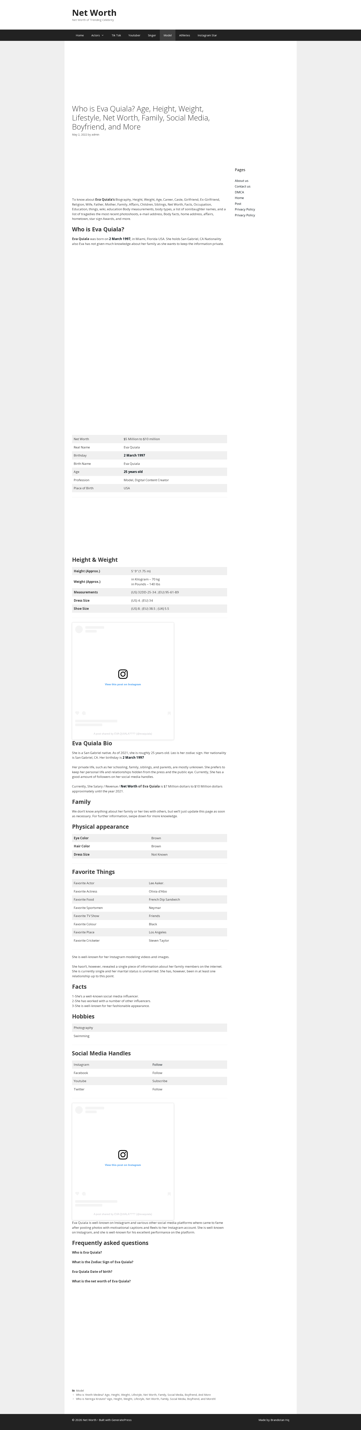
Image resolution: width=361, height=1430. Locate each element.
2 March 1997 (119, 239)
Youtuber (134, 35)
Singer (152, 35)
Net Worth (94, 12)
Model (168, 35)
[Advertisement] (149, 76)
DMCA (239, 192)
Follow (157, 1064)
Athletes (184, 35)
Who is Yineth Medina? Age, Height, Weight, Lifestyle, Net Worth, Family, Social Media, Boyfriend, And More (143, 1394)
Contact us (242, 186)
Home (80, 35)
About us (241, 180)
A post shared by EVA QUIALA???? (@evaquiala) (123, 733)
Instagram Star (207, 35)
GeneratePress (121, 1420)
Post (238, 203)
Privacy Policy (245, 209)
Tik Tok (116, 35)
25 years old (133, 472)
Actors (95, 35)
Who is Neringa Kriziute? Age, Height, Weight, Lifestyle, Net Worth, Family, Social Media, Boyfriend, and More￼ (146, 1399)
